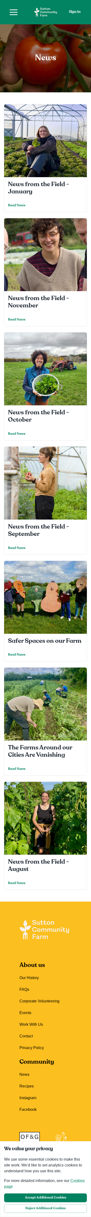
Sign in (75, 12)
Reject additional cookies (45, 1208)
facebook (28, 1109)
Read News (16, 205)
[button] (13, 12)
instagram (27, 1098)
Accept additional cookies (45, 1198)
